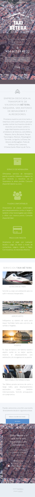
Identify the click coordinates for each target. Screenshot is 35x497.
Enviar (17, 67)
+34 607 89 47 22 (21, 2)
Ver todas (17, 421)
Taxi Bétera (19, 468)
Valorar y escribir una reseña (17, 416)
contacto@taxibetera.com (19, 466)
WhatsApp (19, 461)
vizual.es (20, 491)
